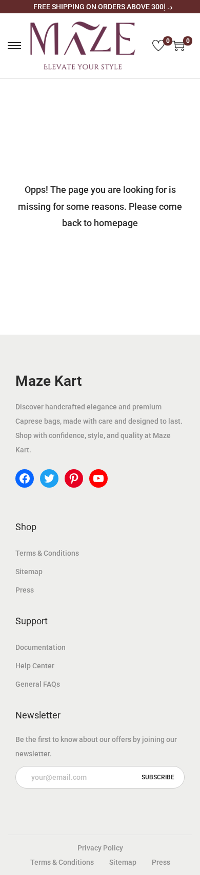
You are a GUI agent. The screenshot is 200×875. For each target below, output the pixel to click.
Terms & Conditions (47, 553)
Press (24, 590)
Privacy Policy (100, 848)
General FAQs (37, 684)
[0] (158, 45)
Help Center (34, 666)
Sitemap (29, 571)
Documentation (40, 647)
